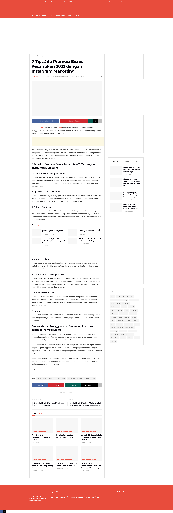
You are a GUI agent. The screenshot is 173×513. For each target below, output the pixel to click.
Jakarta (113, 317)
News (31, 15)
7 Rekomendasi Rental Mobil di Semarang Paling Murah (90, 240)
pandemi (119, 324)
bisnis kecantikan (49, 378)
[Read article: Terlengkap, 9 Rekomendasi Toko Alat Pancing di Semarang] (91, 453)
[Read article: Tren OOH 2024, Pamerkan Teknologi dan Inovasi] (36, 232)
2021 (118, 296)
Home (33, 56)
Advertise (41, 1)
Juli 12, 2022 (85, 471)
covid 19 (131, 307)
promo (79, 378)
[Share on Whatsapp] (90, 121)
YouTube (113, 341)
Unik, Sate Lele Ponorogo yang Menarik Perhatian (130, 206)
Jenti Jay (36, 76)
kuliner (126, 317)
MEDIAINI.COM (37, 128)
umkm (123, 338)
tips (93, 378)
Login (142, 1)
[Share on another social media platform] (100, 121)
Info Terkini (41, 15)
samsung (114, 331)
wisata (137, 338)
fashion (113, 310)
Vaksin (130, 338)
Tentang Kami (33, 1)
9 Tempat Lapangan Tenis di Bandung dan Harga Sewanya (132, 195)
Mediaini (120, 320)
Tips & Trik (79, 15)
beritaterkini (134, 300)
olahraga (128, 320)
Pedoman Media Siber (51, 1)
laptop (134, 317)
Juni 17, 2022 (46, 76)
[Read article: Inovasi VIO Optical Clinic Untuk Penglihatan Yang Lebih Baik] (36, 241)
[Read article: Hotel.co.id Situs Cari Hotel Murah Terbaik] (72, 232)
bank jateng (123, 300)
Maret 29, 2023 (84, 234)
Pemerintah (128, 324)
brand (124, 307)
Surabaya (124, 334)
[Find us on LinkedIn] (133, 2)
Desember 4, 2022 (85, 243)
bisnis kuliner (115, 307)
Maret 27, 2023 (47, 245)
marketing (71, 378)
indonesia (114, 314)
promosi (87, 378)
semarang (123, 331)
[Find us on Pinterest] (135, 2)
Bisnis (50, 15)
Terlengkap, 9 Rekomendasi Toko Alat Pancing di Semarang (91, 466)
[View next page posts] (68, 251)
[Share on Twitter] (95, 121)
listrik (112, 320)
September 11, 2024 (48, 234)
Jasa (120, 317)
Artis (131, 296)
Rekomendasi (129, 327)
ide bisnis (134, 310)
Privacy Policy (63, 1)
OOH (70, 1)
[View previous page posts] (65, 251)
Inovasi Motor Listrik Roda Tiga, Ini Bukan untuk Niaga (131, 170)
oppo (112, 324)
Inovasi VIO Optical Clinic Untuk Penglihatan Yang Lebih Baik (53, 241)
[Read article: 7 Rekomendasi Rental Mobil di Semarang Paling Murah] (72, 241)
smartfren (132, 331)
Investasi (133, 314)
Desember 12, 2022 (62, 468)
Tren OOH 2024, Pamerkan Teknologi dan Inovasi (52, 231)
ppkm (137, 324)
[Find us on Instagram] (130, 2)
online (136, 320)
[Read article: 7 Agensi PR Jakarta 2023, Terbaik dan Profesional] (67, 453)
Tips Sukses (114, 338)
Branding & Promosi (64, 15)
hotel (126, 310)
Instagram (61, 378)
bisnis (60, 128)
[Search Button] (143, 15)
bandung (114, 300)
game (120, 310)
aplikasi (125, 296)
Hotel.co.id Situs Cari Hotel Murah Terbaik (89, 231)
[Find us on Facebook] (128, 2)
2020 (112, 296)
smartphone (115, 334)
